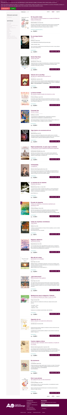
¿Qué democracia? (36, 276)
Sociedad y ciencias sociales (12, 38)
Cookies (43, 412)
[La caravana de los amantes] (25, 188)
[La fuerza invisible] (25, 98)
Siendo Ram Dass (36, 57)
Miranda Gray (33, 77)
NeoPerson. (33, 40)
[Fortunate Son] (25, 116)
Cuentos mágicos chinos (38, 341)
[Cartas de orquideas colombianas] (25, 227)
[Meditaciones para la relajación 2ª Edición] (25, 298)
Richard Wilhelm (34, 345)
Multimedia (9, 33)
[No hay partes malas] (25, 22)
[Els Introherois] (25, 365)
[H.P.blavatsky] (25, 170)
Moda (8, 32)
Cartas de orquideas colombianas (40, 221)
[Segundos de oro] (25, 324)
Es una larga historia (36, 36)
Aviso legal (29, 412)
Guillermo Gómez (34, 242)
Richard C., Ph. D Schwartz (35, 21)
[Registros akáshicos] (25, 244)
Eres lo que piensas (36, 378)
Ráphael (32, 260)
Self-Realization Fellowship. (36, 151)
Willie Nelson (33, 39)
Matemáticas (9, 31)
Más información (5, 8)
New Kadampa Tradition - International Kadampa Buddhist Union (42, 298)
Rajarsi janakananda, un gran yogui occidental (44, 146)
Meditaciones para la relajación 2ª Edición (42, 295)
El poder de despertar (37, 202)
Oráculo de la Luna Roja (37, 74)
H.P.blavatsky (34, 164)
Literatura (8, 30)
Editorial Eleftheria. (34, 22)
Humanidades (9, 26)
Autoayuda (9, 24)
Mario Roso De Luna (34, 167)
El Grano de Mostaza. (34, 208)
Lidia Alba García (34, 322)
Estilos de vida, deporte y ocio (12, 25)
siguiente (58, 11)
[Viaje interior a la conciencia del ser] (25, 135)
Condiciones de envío (37, 412)
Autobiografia (9, 17)
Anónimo (32, 224)
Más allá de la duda (36, 257)
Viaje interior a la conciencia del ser (41, 130)
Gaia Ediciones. (33, 61)
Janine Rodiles (33, 185)
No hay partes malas (36, 17)
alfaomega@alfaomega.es (31, 409)
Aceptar (13, 8)
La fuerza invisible (36, 92)
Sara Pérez (39, 242)
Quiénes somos (23, 412)
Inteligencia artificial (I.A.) (11, 27)
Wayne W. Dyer (33, 95)
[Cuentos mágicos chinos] (25, 346)
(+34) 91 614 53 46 (30, 407)
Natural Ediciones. (34, 133)
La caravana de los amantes (38, 182)
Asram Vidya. (33, 261)
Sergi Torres (33, 362)
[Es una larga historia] (25, 42)
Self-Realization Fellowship (35, 149)
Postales (8, 34)
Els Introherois (35, 360)
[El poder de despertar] (25, 208)
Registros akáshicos (36, 239)
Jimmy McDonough (34, 113)
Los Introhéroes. (33, 363)
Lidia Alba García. (34, 323)
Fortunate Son (35, 110)
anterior (48, 11)
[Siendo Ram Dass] (25, 62)
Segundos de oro (36, 319)
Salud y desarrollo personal (12, 37)
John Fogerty (40, 113)
